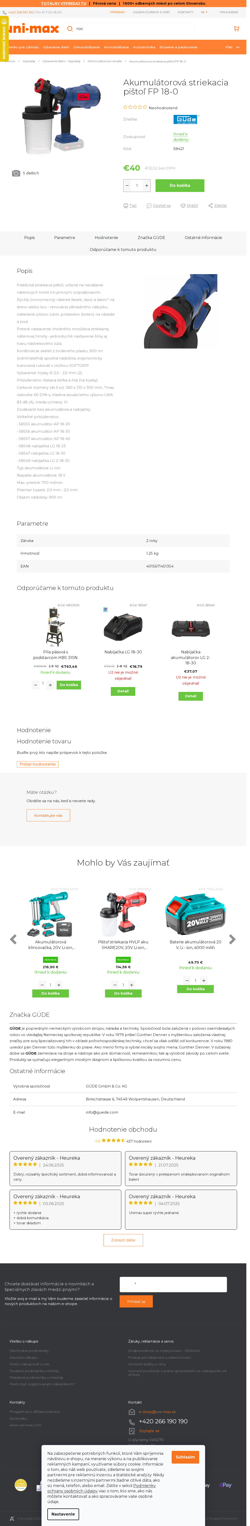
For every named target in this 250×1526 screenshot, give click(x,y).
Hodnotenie (106, 237)
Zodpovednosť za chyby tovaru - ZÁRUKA (164, 1350)
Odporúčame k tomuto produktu (123, 249)
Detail (123, 691)
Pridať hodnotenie (38, 764)
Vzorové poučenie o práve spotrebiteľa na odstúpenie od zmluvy (177, 1373)
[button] (50, 993)
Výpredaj (117, 12)
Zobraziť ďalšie (123, 1240)
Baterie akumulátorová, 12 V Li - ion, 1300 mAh (195, 945)
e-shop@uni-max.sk (157, 1411)
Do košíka (180, 185)
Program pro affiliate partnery (35, 1411)
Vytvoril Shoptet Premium (216, 1518)
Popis (29, 237)
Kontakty (185, 12)
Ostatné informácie (203, 237)
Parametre (64, 237)
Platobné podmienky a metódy (36, 1377)
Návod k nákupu (24, 1357)
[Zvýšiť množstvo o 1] (146, 186)
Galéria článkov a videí (151, 12)
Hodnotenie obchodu (123, 1129)
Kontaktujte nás (48, 815)
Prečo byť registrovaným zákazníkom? (42, 1384)
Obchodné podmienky (29, 1350)
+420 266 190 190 (21, 12)
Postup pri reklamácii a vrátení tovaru (159, 1357)
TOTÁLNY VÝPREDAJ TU (63, 3)
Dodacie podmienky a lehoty (34, 1371)
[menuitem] (23, 47)
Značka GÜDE (151, 237)
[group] (51, 946)
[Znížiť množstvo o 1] (127, 186)
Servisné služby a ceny (147, 1364)
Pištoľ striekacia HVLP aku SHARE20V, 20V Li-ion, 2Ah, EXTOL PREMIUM (51, 945)
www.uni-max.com (26, 1425)
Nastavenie (63, 1514)
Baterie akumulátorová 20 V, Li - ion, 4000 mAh (123, 945)
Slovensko (18, 1418)
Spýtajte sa (149, 1430)
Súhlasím (185, 1457)
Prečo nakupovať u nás (29, 1364)
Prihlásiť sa (136, 1301)
